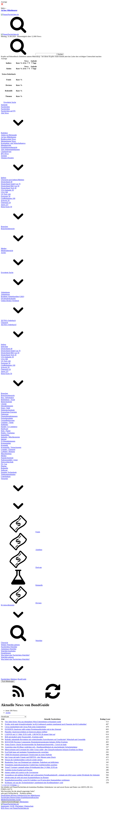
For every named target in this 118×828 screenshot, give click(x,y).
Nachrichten (5, 107)
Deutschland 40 (6, 182)
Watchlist (38, 641)
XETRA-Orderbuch (8, 320)
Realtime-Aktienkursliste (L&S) (12, 296)
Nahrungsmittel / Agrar (9, 460)
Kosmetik (4, 445)
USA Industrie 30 (7, 190)
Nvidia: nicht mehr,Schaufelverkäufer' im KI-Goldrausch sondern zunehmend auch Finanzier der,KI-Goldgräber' (46, 724)
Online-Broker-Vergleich (10, 301)
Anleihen (38, 550)
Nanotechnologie (7, 458)
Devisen (38, 603)
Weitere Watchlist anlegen (10, 645)
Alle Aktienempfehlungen (10, 149)
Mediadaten (24, 802)
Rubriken (4, 133)
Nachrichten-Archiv (13, 800)
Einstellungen (6, 653)
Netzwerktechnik (7, 462)
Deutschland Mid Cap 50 (10, 186)
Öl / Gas (4, 464)
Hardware (4, 429)
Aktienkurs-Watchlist (8, 649)
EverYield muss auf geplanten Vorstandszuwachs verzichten (27, 752)
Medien (3, 248)
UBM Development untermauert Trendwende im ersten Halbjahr (28, 755)
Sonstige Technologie (9, 472)
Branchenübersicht (8, 229)
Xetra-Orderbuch (18, 795)
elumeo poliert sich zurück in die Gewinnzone (21, 772)
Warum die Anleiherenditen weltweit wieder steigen (23, 760)
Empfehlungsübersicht (9, 147)
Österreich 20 (6, 203)
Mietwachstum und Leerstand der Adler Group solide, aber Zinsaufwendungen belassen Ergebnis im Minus (44, 750)
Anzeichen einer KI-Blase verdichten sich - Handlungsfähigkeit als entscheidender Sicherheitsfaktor (41, 747)
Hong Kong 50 (6, 207)
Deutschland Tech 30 (8, 188)
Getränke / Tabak (7, 422)
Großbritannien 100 (8, 198)
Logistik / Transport (8, 449)
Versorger (4, 479)
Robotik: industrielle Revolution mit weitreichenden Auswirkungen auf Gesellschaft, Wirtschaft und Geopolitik (45, 739)
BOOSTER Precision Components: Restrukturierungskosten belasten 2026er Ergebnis (36, 742)
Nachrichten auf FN (8, 111)
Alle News (5, 113)
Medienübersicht (7, 251)
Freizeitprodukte (7, 418)
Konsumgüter (6, 443)
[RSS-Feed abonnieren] (18, 699)
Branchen (4, 227)
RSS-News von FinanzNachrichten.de (15, 808)
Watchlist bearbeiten (8, 651)
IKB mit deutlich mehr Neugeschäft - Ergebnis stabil (24, 737)
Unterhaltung (5, 476)
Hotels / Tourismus (8, 433)
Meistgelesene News (8, 141)
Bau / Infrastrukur (7, 398)
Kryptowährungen (7, 605)
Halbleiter (4, 425)
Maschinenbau (6, 454)
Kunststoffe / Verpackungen (11, 447)
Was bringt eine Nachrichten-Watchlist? (15, 655)
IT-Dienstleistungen (8, 441)
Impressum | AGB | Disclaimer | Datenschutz (17, 806)
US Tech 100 (6, 194)
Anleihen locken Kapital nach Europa (18, 770)
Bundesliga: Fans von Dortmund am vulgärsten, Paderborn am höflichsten (32, 762)
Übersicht (4, 323)
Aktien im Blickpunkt (9, 135)
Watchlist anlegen (7, 657)
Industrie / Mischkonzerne (10, 437)
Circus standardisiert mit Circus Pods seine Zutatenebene (25, 727)
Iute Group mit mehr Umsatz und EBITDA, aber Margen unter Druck (30, 757)
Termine (4, 156)
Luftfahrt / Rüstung (8, 452)
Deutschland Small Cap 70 (10, 184)
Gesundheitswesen (8, 420)
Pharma (3, 466)
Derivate (38, 567)
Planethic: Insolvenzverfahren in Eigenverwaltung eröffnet (26, 732)
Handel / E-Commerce (9, 427)
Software (4, 470)
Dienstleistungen (7, 406)
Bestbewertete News (8, 139)
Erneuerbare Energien (9, 412)
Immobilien (5, 435)
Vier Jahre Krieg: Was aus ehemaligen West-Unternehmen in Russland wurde (33, 722)
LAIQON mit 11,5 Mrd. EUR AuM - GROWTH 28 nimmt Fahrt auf (30, 734)
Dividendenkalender (8, 299)
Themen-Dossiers (7, 158)
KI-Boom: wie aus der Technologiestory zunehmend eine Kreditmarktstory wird (34, 783)
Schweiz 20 (5, 200)
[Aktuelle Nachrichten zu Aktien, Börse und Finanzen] (10, 14)
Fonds (37, 532)
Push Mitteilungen (8, 681)
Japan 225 (4, 205)
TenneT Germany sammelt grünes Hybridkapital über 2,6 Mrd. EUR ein (31, 767)
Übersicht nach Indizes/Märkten (12, 180)
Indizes (3, 178)
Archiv (3, 253)
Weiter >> (15, 785)
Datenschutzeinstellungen (10, 802)
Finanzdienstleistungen (9, 416)
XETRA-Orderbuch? (8, 325)
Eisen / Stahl (5, 408)
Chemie (4, 404)
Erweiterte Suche (10, 102)
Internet (3, 439)
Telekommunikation (8, 474)
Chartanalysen (6, 152)
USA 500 (4, 192)
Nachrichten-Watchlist (9, 647)
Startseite (4, 105)
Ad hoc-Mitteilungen (9, 10)
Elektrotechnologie (8, 410)
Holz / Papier (5, 431)
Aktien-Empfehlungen (23, 797)
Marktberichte (6, 145)
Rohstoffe (4, 468)
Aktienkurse (5, 292)
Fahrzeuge (5, 414)
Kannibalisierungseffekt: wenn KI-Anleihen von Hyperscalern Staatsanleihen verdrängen (37, 780)
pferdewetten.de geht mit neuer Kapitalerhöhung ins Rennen (27, 777)
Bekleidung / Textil (8, 400)
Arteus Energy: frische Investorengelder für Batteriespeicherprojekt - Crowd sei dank (35, 745)
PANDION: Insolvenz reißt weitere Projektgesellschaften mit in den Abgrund (33, 729)
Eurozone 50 (5, 196)
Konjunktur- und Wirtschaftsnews (13, 143)
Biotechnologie (6, 402)
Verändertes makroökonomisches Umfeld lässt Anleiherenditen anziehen (31, 765)
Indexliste (4, 347)
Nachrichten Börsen (8, 797)
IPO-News (5, 154)
